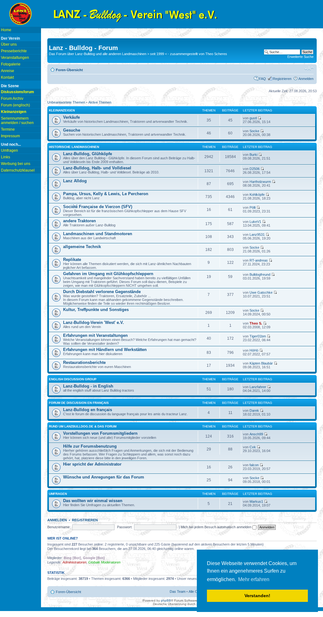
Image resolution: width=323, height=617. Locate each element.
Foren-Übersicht (69, 70)
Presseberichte (14, 51)
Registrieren (282, 79)
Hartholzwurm (260, 182)
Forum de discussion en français (79, 403)
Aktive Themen (99, 102)
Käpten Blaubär (261, 363)
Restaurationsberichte (84, 362)
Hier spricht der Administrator (92, 464)
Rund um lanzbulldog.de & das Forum (82, 426)
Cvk (253, 447)
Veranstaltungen (15, 57)
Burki (253, 154)
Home (6, 30)
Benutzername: (59, 527)
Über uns (9, 44)
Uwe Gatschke (261, 292)
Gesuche (71, 130)
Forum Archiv (12, 98)
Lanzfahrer (258, 387)
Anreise (7, 71)
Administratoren (74, 562)
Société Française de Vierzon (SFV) (97, 206)
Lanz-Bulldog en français (87, 409)
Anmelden (306, 79)
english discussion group (73, 379)
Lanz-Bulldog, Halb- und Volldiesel (97, 168)
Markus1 (256, 501)
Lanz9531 (257, 234)
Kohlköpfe (257, 194)
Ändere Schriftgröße (309, 68)
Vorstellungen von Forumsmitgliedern (100, 433)
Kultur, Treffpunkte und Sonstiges (96, 309)
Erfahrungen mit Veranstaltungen (95, 335)
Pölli (252, 207)
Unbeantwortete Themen (66, 102)
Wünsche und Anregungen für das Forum (103, 477)
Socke (254, 131)
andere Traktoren (79, 220)
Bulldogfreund (260, 274)
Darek (254, 410)
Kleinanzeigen (62, 110)
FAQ (262, 79)
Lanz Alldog (75, 180)
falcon (254, 465)
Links (5, 157)
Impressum (10, 136)
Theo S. (256, 323)
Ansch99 (256, 434)
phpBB (166, 600)
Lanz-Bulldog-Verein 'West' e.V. (93, 322)
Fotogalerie (11, 64)
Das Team (177, 591)
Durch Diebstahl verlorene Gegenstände (102, 291)
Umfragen (9, 150)
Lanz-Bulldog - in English (88, 386)
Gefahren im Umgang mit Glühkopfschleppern (108, 273)
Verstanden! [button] (257, 595)
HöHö (254, 350)
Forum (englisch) (15, 105)
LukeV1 (255, 222)
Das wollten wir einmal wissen (92, 500)
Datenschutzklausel (18, 170)
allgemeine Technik (82, 246)
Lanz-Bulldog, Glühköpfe (87, 153)
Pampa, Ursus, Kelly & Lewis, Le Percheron (105, 193)
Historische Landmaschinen (74, 147)
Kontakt (7, 77)
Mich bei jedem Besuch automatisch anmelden (216, 527)
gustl (253, 118)
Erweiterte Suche (300, 57)
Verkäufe (71, 117)
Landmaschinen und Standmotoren (97, 233)
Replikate (72, 259)
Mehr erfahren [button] (253, 579)
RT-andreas (259, 260)
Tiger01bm (258, 336)
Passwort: (124, 527)
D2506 (255, 169)
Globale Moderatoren (104, 562)
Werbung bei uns (15, 163)
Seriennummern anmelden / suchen (17, 120)
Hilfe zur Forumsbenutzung (90, 446)
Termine (8, 129)
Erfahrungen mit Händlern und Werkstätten (105, 349)
